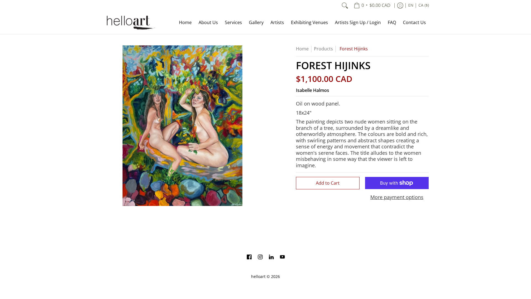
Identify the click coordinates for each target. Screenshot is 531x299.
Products (323, 49)
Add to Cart (328, 183)
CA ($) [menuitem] (423, 5)
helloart (258, 276)
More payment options (396, 197)
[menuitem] (372, 5)
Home (302, 49)
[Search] (345, 5)
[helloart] (130, 22)
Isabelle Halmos (312, 90)
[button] (249, 257)
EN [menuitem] (410, 5)
